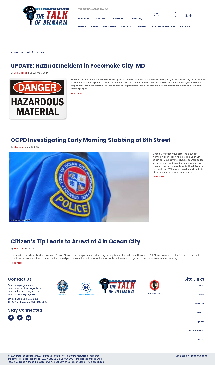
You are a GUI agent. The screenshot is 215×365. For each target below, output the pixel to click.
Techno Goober (198, 355)
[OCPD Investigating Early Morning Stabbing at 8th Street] (79, 186)
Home (201, 285)
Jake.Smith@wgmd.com (28, 291)
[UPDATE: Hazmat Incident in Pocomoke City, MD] (38, 98)
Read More (76, 93)
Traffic (200, 312)
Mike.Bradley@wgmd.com (28, 288)
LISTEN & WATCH (163, 26)
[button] (186, 15)
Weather (199, 303)
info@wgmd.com (24, 285)
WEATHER (109, 26)
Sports (126, 26)
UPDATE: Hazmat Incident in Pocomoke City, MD (78, 66)
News (201, 294)
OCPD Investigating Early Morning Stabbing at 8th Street (91, 140)
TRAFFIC (142, 26)
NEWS (94, 26)
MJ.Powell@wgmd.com (27, 294)
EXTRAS (185, 26)
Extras (201, 339)
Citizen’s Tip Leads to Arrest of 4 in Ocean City (75, 241)
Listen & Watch (196, 330)
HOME (82, 26)
